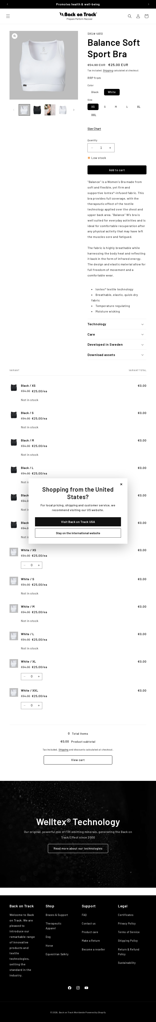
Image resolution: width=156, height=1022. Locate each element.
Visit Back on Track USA (78, 521)
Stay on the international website (78, 533)
